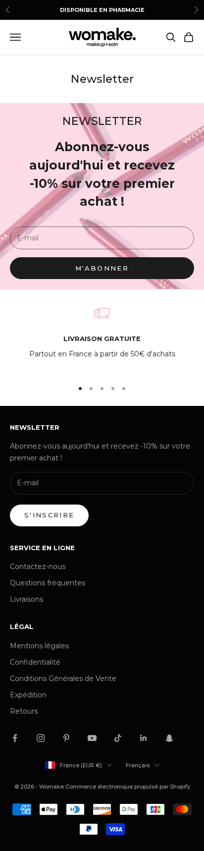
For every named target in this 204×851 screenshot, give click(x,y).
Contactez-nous (37, 566)
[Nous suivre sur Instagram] (41, 738)
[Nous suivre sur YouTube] (92, 738)
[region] (102, 338)
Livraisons (26, 599)
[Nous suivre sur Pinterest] (66, 738)
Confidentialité (35, 662)
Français (138, 765)
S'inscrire (49, 515)
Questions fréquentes (47, 582)
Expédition (28, 694)
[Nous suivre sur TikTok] (118, 738)
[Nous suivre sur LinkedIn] (144, 738)
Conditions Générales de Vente (63, 678)
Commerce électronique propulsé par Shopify (127, 786)
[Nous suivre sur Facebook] (15, 738)
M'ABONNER (102, 268)
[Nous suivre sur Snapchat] (169, 738)
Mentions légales (39, 645)
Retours (24, 711)
